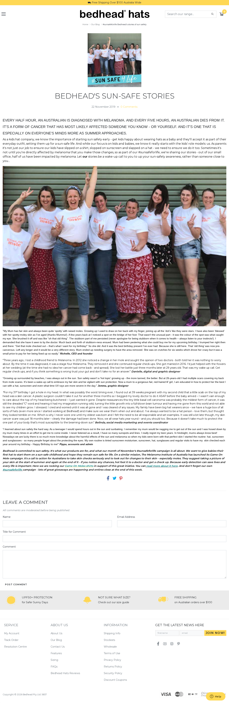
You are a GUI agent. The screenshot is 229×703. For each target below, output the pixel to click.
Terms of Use (112, 653)
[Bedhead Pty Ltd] (114, 13)
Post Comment (16, 584)
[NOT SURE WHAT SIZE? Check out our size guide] (87, 600)
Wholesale (110, 646)
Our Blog (56, 640)
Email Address (126, 517)
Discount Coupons (115, 679)
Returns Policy (113, 666)
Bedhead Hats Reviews (65, 673)
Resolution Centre (15, 646)
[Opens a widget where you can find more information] (215, 696)
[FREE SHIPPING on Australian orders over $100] (163, 600)
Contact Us (58, 646)
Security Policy (113, 673)
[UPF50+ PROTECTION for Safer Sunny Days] (11, 600)
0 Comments (129, 106)
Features (56, 653)
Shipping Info (112, 633)
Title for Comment (14, 531)
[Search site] (212, 14)
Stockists (109, 640)
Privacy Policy (112, 660)
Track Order (11, 640)
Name (7, 517)
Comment (9, 546)
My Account (11, 633)
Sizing (54, 660)
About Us (56, 633)
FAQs (54, 666)
